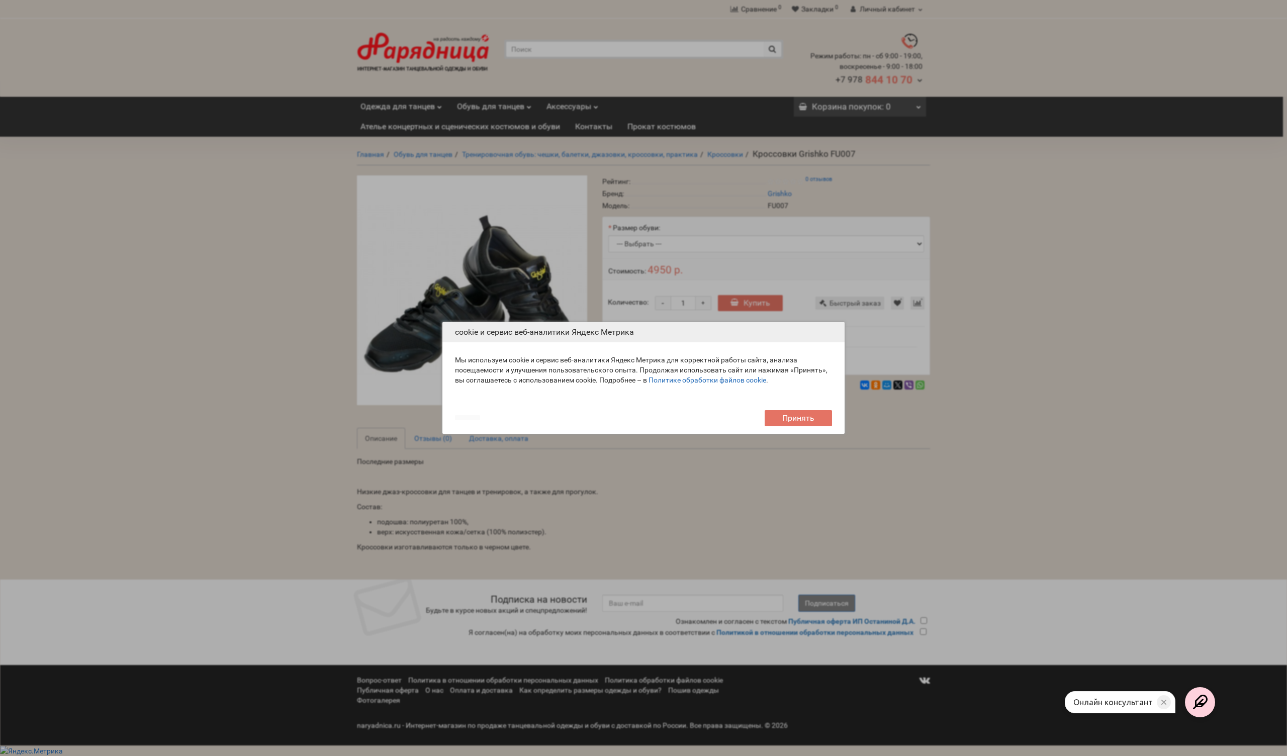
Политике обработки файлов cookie (707, 380)
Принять (798, 418)
